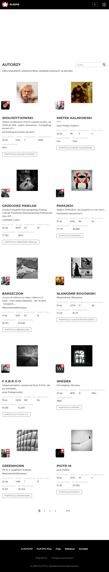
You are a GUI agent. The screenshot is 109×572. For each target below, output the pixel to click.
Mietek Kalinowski (74, 118)
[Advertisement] (54, 30)
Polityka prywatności (63, 558)
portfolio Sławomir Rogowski (76, 319)
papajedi (65, 206)
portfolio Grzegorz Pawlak (20, 242)
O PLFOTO (27, 548)
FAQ (58, 548)
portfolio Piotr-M (69, 492)
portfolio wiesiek (69, 407)
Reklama (70, 548)
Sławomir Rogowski (76, 293)
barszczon (12, 293)
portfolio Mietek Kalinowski (75, 148)
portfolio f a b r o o (16, 414)
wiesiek (64, 381)
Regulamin (41, 558)
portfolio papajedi (70, 235)
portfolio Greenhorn (17, 496)
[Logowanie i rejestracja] (104, 4)
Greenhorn (13, 466)
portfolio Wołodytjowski (19, 154)
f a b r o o (11, 381)
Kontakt (83, 548)
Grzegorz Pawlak (19, 206)
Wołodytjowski (17, 118)
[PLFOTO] (10, 4)
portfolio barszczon (16, 329)
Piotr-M (64, 466)
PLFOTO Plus (44, 548)
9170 (68, 511)
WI (60, 368)
